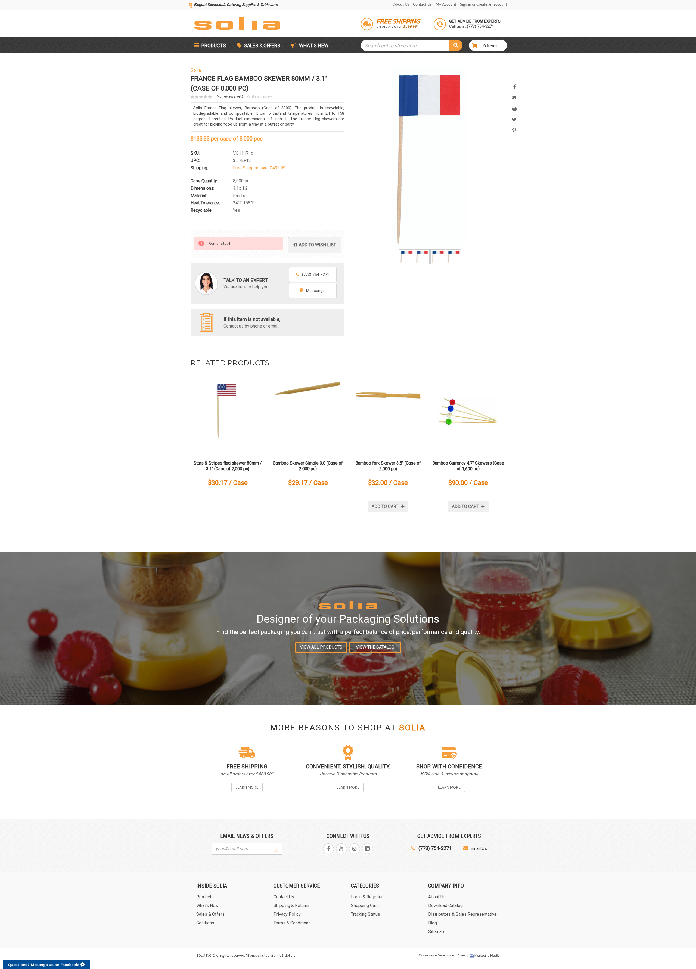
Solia (412, 728)
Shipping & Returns (292, 905)
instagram (354, 848)
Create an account (491, 5)
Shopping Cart (364, 905)
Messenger (316, 290)
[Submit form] (276, 848)
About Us (401, 5)
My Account (446, 5)
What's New (313, 45)
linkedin (367, 848)
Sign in (465, 5)
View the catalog (375, 647)
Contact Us (422, 5)
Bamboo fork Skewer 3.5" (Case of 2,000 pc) (388, 465)
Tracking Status (365, 914)
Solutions (205, 923)
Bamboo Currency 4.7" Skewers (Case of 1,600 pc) (468, 465)
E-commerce (428, 955)
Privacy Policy (287, 914)
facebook (328, 848)
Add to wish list (317, 244)
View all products (321, 647)
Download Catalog (445, 905)
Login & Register (367, 896)
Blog (432, 923)
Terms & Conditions (292, 923)
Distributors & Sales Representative (462, 914)
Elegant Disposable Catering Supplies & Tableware (236, 4)
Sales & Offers (262, 45)
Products (213, 45)
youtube (341, 848)
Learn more (246, 787)
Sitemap (436, 931)
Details (227, 414)
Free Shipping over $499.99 (259, 167)
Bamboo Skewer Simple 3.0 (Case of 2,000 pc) (308, 465)
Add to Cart (385, 506)
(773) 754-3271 (315, 274)
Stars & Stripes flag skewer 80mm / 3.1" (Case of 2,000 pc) (228, 465)
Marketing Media (485, 956)
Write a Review (259, 96)
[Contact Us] (206, 322)
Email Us (478, 848)
